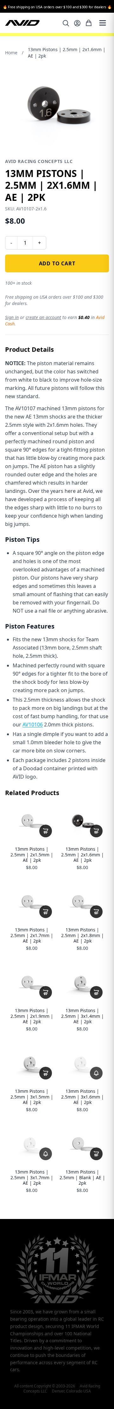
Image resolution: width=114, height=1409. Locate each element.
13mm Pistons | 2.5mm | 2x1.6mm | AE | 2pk (82, 854)
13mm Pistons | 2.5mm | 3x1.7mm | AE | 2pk (31, 1177)
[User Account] (77, 23)
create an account (43, 317)
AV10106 (32, 724)
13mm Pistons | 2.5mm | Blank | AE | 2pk (82, 1177)
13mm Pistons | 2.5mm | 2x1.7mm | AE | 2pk (31, 935)
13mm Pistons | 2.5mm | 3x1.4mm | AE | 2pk (82, 1016)
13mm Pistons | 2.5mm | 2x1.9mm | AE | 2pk (31, 1016)
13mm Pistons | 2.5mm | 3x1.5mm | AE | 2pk (31, 1096)
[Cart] (88, 23)
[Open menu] (102, 23)
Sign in (12, 317)
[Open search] (66, 23)
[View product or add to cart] (45, 831)
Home (11, 53)
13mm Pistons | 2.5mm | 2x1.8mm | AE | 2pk (82, 935)
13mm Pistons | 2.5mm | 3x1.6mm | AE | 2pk (82, 1096)
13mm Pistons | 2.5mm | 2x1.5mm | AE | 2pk (31, 854)
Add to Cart (57, 263)
